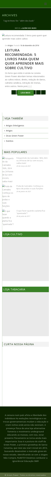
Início (17, 28)
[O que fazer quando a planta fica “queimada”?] (8, 217)
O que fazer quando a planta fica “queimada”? (30, 212)
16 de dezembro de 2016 (29, 45)
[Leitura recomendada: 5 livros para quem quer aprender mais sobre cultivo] (25, 37)
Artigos (10, 45)
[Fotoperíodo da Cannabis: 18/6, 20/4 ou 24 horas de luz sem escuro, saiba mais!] (8, 170)
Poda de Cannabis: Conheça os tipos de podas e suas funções (29, 187)
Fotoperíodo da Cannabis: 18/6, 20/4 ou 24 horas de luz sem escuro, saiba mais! (31, 160)
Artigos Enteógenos (15, 125)
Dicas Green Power (15, 135)
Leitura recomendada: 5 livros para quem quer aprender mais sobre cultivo (24, 59)
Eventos (9, 141)
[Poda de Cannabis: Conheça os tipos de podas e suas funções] (8, 196)
